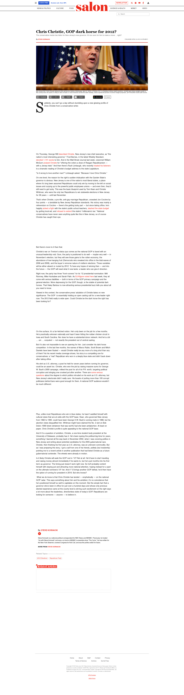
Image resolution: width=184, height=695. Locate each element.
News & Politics (44, 8)
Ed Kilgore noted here (84, 277)
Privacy (107, 658)
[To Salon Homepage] (92, 6)
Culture (60, 8)
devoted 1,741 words (45, 160)
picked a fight (48, 209)
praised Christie (50, 163)
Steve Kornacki (44, 39)
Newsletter (121, 3)
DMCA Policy (92, 678)
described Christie (66, 154)
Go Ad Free (105, 661)
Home (72, 658)
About (81, 658)
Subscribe (43, 3)
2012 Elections (42, 558)
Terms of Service (81, 661)
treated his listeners (102, 166)
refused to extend (64, 211)
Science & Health (117, 8)
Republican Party (55, 558)
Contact (97, 658)
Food (71, 8)
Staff (88, 658)
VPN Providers (92, 675)
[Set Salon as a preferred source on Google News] (98, 97)
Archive (93, 661)
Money (134, 8)
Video (144, 8)
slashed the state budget (98, 209)
